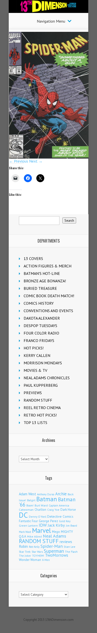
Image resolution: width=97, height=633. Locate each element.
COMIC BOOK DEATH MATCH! (49, 295)
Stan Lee (69, 547)
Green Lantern (28, 525)
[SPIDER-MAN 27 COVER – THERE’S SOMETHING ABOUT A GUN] (49, 157)
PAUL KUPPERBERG (41, 385)
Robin (23, 546)
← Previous (18, 161)
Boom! (30, 505)
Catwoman (26, 509)
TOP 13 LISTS (35, 422)
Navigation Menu (51, 21)
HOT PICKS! (34, 347)
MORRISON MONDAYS (43, 362)
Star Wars (37, 551)
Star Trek (25, 551)
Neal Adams (54, 536)
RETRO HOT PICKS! (40, 415)
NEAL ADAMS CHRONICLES (47, 377)
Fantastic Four (28, 521)
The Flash (71, 551)
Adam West (27, 494)
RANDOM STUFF (38, 400)
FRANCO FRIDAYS (39, 340)
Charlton (40, 509)
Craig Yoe (53, 509)
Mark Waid (25, 532)
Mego (56, 531)
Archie (61, 494)
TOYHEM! (38, 555)
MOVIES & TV (35, 370)
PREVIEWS (33, 392)
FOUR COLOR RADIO (41, 333)
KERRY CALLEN (37, 355)
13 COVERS (33, 258)
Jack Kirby (56, 525)
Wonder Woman (30, 560)
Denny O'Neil (37, 516)
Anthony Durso (45, 494)
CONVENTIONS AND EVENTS (48, 310)
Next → (36, 161)
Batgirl (31, 500)
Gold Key (64, 521)
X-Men (46, 560)
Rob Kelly (34, 547)
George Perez (48, 521)
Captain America (59, 505)
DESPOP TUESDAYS (40, 325)
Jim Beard (71, 525)
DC (23, 515)
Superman (54, 551)
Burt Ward (41, 505)
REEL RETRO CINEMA (42, 407)
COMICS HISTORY (39, 303)
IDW (43, 525)
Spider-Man (52, 546)
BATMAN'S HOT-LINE (42, 273)
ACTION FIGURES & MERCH (47, 265)
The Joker (25, 555)
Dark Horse (68, 509)
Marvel (41, 530)
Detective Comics (60, 516)
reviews (66, 541)
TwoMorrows (56, 555)
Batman (46, 499)
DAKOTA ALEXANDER (42, 318)
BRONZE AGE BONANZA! (45, 280)
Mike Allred (34, 536)
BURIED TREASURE (40, 288)
